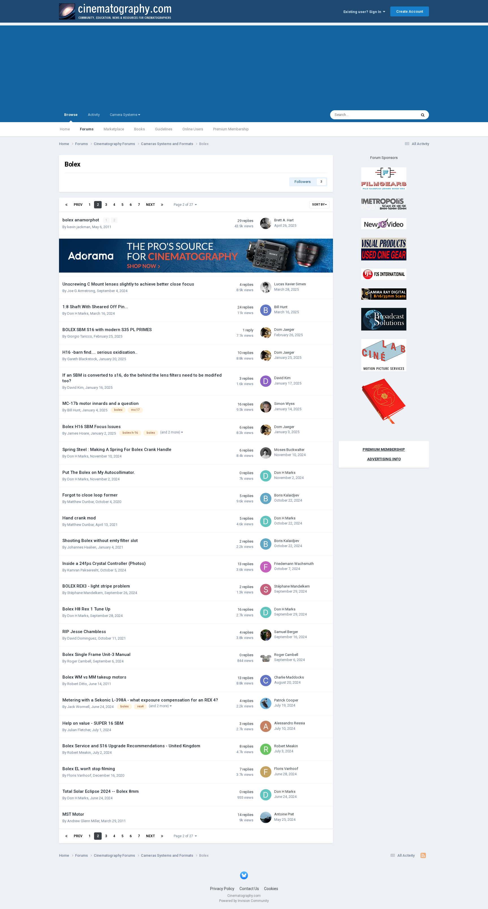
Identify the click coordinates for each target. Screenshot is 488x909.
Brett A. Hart (284, 220)
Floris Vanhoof (79, 775)
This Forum (400, 115)
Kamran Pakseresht (83, 570)
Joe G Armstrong (81, 291)
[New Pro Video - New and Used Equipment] (383, 223)
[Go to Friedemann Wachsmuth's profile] (265, 567)
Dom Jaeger (284, 329)
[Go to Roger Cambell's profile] (265, 658)
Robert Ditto (77, 684)
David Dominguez (81, 638)
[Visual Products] (383, 249)
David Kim (75, 387)
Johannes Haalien (81, 547)
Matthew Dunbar (80, 502)
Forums (86, 129)
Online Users (192, 129)
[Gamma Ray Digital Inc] (383, 294)
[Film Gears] (383, 178)
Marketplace (114, 129)
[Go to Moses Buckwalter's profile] (265, 453)
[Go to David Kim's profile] (265, 381)
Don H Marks (77, 313)
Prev (78, 205)
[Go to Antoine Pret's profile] (265, 817)
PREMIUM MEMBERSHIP (384, 449)
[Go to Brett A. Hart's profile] (265, 223)
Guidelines (163, 129)
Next (150, 205)
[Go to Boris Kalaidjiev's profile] (265, 498)
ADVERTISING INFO (384, 459)
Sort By (318, 204)
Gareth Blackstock (82, 359)
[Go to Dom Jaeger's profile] (265, 332)
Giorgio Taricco (79, 336)
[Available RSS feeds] (423, 856)
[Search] (423, 114)
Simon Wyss (284, 403)
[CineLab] (383, 355)
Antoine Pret (284, 814)
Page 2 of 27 (184, 205)
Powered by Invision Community (244, 901)
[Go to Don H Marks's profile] (265, 476)
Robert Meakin (79, 752)
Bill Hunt (280, 307)
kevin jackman (78, 227)
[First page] (66, 204)
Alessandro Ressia (289, 723)
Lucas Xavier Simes (290, 284)
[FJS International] (383, 274)
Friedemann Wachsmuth (294, 564)
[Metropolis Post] (383, 204)
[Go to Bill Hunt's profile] (265, 310)
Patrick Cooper (286, 700)
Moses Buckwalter (289, 450)
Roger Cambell (79, 661)
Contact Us (249, 888)
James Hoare (78, 433)
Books (139, 129)
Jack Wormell (78, 707)
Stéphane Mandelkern (85, 593)
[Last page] (162, 204)
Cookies (271, 888)
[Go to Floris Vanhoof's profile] (265, 772)
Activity (94, 115)
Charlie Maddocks (289, 677)
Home (65, 129)
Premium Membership (231, 129)
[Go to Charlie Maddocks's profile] (265, 680)
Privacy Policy (222, 888)
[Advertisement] (244, 65)
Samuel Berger (286, 632)
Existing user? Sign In (363, 12)
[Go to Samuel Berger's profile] (265, 635)
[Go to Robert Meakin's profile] (265, 749)
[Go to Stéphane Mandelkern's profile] (265, 589)
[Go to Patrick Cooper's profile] (265, 703)
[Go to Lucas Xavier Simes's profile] (265, 287)
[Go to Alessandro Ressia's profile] (265, 726)
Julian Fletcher (78, 730)
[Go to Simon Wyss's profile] (265, 407)
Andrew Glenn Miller (83, 821)
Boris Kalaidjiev (286, 495)
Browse (71, 115)
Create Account (409, 11)
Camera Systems (124, 115)
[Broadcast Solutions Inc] (383, 319)
